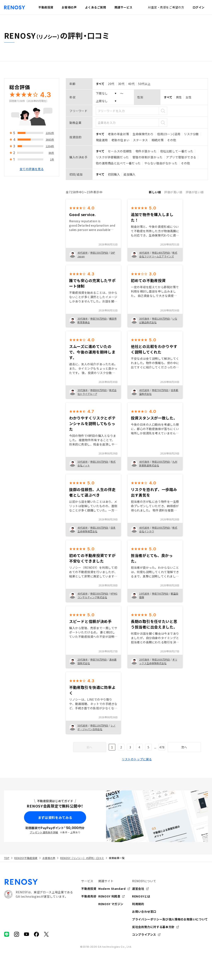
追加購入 (129, 174)
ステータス (140, 140)
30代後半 (82, 318)
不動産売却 (88, 896)
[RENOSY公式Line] (6, 934)
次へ (184, 747)
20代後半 (82, 659)
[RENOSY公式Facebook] (36, 934)
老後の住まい (120, 140)
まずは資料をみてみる (55, 817)
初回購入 (114, 174)
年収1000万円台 (161, 461)
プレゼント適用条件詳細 (44, 832)
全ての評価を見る (32, 169)
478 (161, 747)
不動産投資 (88, 889)
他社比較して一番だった (176, 151)
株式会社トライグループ (97, 391)
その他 (171, 140)
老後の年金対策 (118, 134)
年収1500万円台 (99, 252)
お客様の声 (48, 858)
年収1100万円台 (99, 725)
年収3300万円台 (99, 593)
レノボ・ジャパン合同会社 (96, 727)
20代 (111, 84)
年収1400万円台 (161, 252)
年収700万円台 (98, 318)
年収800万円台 (98, 390)
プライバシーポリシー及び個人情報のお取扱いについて (170, 919)
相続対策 (158, 140)
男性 (179, 97)
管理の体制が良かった (147, 157)
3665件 (50, 139)
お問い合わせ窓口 (144, 911)
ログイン (199, 7)
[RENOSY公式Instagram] (16, 934)
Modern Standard (112, 889)
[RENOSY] (38, 882)
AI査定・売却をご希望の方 (166, 7)
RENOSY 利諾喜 (109, 896)
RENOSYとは (141, 896)
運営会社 (138, 889)
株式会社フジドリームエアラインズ (158, 254)
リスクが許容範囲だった (112, 157)
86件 (51, 152)
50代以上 (144, 84)
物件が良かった (146, 151)
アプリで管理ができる (181, 157)
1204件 (50, 146)
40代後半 (144, 461)
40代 (131, 84)
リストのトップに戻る (137, 759)
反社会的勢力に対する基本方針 (153, 927)
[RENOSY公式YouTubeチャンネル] (26, 934)
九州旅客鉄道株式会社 (158, 463)
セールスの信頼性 (120, 151)
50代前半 (82, 461)
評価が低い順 (195, 192)
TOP (6, 858)
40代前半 (82, 252)
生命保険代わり (143, 134)
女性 (189, 97)
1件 (52, 159)
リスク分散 (191, 134)
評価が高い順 (173, 192)
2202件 (50, 133)
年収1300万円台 (99, 461)
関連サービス (123, 7)
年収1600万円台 (161, 659)
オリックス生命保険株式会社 (158, 661)
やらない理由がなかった (160, 163)
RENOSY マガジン (110, 904)
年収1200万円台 (161, 318)
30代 (121, 84)
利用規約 (138, 904)
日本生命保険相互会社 (96, 529)
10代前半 (144, 593)
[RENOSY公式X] (46, 934)
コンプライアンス (144, 934)
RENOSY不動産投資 (25, 858)
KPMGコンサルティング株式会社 (97, 595)
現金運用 (102, 140)
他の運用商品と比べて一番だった (118, 163)
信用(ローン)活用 (168, 134)
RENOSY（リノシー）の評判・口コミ (82, 858)
